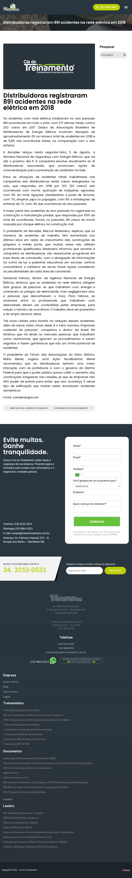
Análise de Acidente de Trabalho (20, 822)
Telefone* (78, 469)
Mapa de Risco (11, 773)
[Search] (125, 55)
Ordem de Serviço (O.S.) (16, 777)
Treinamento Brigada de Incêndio (21, 724)
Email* (77, 457)
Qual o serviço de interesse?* (90, 504)
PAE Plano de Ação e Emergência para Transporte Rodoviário (36, 787)
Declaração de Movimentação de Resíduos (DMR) (29, 758)
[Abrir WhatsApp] (124, 870)
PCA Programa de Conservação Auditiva (24, 792)
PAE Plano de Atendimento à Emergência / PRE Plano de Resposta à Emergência (45, 782)
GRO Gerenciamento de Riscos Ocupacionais (27, 768)
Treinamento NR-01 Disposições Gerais (24, 739)
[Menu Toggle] (126, 7)
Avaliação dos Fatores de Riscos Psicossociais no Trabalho (35, 842)
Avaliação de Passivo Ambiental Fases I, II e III (27, 837)
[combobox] (111, 55)
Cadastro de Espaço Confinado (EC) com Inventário (30, 846)
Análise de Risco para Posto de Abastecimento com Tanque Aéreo (38, 832)
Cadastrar (97, 521)
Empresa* (78, 492)
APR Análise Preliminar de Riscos (21, 818)
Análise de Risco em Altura (17, 827)
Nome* (77, 446)
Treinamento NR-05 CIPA (16, 744)
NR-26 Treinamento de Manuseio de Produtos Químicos (33, 715)
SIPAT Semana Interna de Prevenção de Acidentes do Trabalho (36, 720)
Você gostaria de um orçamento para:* (95, 480)
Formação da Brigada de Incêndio (21, 710)
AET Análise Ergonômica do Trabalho (23, 813)
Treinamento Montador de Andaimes (23, 734)
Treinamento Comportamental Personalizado (27, 729)
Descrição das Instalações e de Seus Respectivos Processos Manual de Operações (47, 763)
